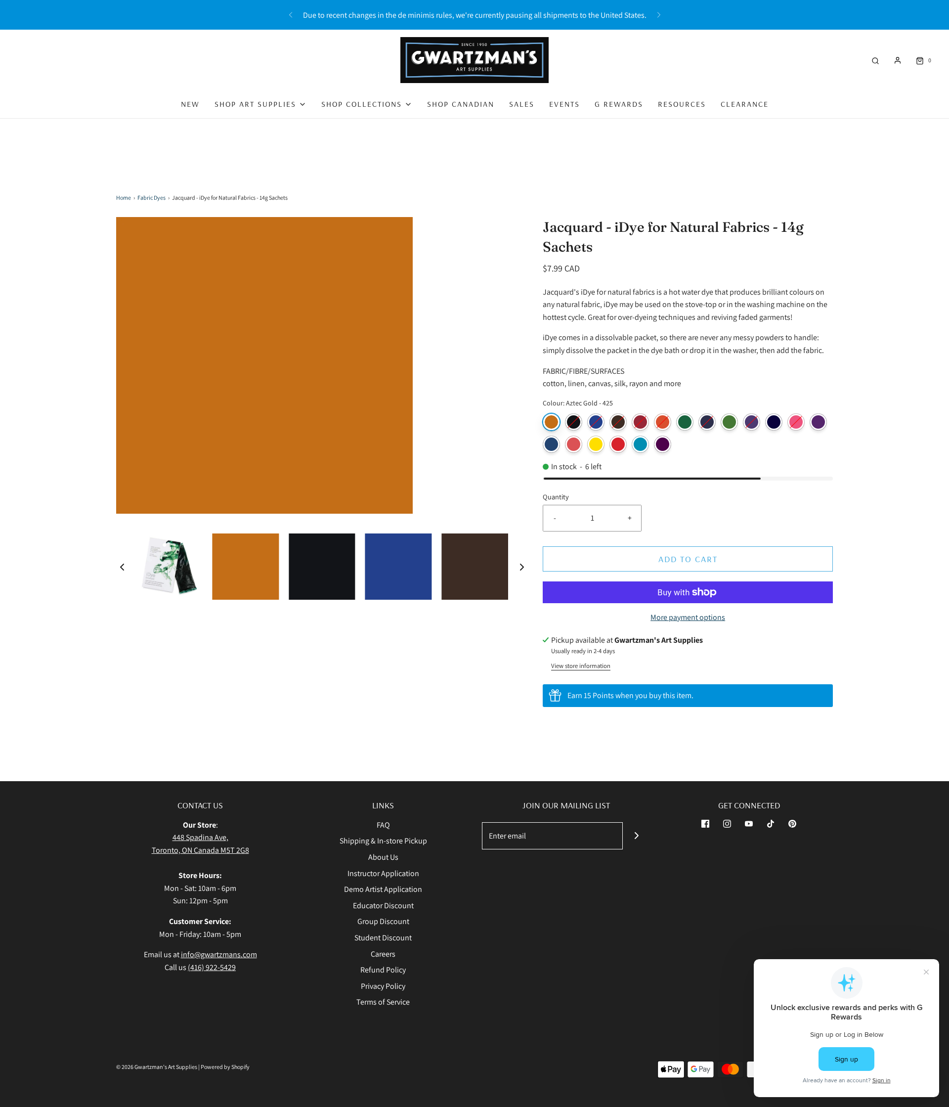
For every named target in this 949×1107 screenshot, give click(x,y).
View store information (580, 666)
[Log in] (898, 60)
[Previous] (291, 15)
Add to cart (688, 559)
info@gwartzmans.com (219, 954)
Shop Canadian (460, 104)
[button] (122, 566)
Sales (521, 104)
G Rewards (619, 104)
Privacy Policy (383, 986)
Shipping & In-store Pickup (383, 841)
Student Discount (383, 937)
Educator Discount (383, 905)
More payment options (687, 617)
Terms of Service (383, 1002)
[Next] (659, 15)
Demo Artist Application (383, 889)
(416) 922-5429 (212, 967)
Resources (682, 104)
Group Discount (383, 921)
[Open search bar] (875, 60)
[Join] (636, 835)
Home (123, 197)
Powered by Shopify (225, 1066)
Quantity (556, 496)
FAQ (383, 825)
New (190, 104)
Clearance (745, 104)
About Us (383, 857)
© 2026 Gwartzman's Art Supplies (156, 1066)
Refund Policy (383, 970)
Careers (383, 954)
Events (564, 104)
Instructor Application (383, 873)
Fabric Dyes (151, 197)
